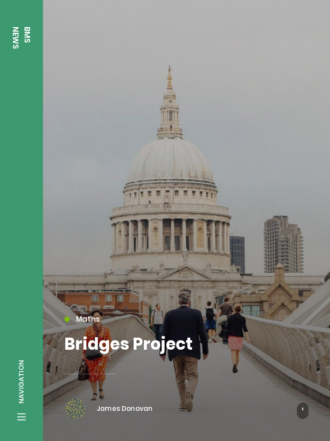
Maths (88, 319)
